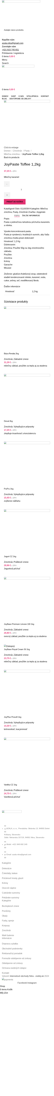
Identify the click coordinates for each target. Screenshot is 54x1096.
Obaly (4, 916)
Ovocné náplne (9, 888)
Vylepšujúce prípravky (24, 427)
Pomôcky (6, 911)
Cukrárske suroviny (11, 893)
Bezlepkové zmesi (10, 906)
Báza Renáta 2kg (11, 353)
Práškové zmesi (21, 562)
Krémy (5, 883)
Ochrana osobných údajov (14, 968)
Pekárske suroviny (10, 898)
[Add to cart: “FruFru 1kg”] (7, 506)
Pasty (27, 151)
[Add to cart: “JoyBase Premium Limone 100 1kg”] (7, 641)
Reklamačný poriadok (12, 953)
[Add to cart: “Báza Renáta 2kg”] (7, 370)
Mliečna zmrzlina (12, 154)
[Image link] (12, 817)
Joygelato (40, 212)
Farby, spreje (8, 921)
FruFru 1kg (8, 489)
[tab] (17, 215)
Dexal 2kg (8, 421)
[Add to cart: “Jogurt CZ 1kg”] (7, 573)
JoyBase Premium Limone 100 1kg (19, 624)
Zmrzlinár (17, 151)
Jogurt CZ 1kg (10, 556)
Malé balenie (8, 935)
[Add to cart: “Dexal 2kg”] (7, 438)
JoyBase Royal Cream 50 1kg (17, 649)
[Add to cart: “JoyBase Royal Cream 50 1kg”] (7, 666)
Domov (7, 151)
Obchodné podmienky (12, 949)
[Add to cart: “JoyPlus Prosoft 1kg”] (7, 734)
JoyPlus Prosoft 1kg (12, 717)
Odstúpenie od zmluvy (12, 963)
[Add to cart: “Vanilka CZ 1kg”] (7, 802)
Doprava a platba (10, 944)
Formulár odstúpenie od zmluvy (16, 958)
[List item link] (27, 841)
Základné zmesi (21, 359)
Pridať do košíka (15, 202)
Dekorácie (7, 868)
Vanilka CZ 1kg (10, 785)
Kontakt (5, 973)
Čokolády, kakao (9, 873)
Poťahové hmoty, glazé (12, 878)
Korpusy (6, 925)
